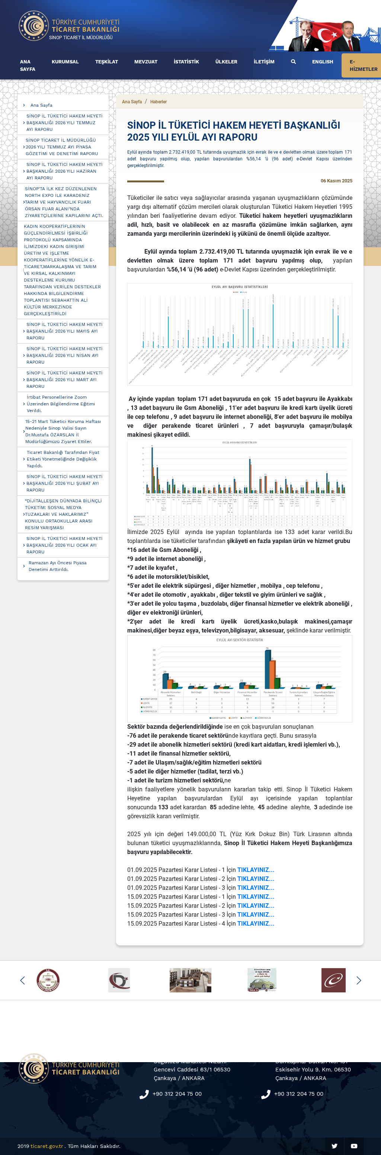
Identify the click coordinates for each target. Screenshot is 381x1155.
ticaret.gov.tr (47, 1146)
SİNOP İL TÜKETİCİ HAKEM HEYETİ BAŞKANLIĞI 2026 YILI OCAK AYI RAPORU (64, 545)
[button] (22, 980)
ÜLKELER (226, 62)
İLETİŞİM (264, 62)
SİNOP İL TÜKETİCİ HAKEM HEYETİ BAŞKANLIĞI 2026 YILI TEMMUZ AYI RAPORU (64, 122)
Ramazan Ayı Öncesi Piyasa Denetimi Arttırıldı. (58, 566)
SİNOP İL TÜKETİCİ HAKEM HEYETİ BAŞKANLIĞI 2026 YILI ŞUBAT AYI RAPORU (64, 483)
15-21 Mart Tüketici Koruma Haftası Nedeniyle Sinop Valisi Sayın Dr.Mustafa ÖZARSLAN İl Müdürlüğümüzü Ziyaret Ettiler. (63, 431)
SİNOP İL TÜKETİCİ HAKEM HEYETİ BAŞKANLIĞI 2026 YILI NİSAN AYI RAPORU (64, 355)
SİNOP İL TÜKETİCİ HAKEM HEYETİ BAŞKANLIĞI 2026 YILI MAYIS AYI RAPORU (64, 331)
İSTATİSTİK (186, 62)
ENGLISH (322, 62)
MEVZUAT (145, 62)
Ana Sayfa (41, 105)
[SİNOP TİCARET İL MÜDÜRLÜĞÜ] (69, 25)
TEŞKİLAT (106, 62)
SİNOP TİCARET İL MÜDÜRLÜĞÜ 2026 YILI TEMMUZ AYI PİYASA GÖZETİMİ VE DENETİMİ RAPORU (62, 147)
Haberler (158, 101)
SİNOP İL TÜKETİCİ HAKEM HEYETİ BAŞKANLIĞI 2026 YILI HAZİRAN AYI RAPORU (64, 171)
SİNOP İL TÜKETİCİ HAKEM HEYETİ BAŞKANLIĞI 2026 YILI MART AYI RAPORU (64, 379)
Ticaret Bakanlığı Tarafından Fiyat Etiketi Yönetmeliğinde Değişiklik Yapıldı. (63, 459)
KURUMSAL (65, 62)
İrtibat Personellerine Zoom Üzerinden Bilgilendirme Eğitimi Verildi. (61, 404)
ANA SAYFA (27, 65)
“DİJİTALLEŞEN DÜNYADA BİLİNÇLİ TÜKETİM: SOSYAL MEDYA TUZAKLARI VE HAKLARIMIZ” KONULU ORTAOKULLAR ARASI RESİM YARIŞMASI (63, 514)
